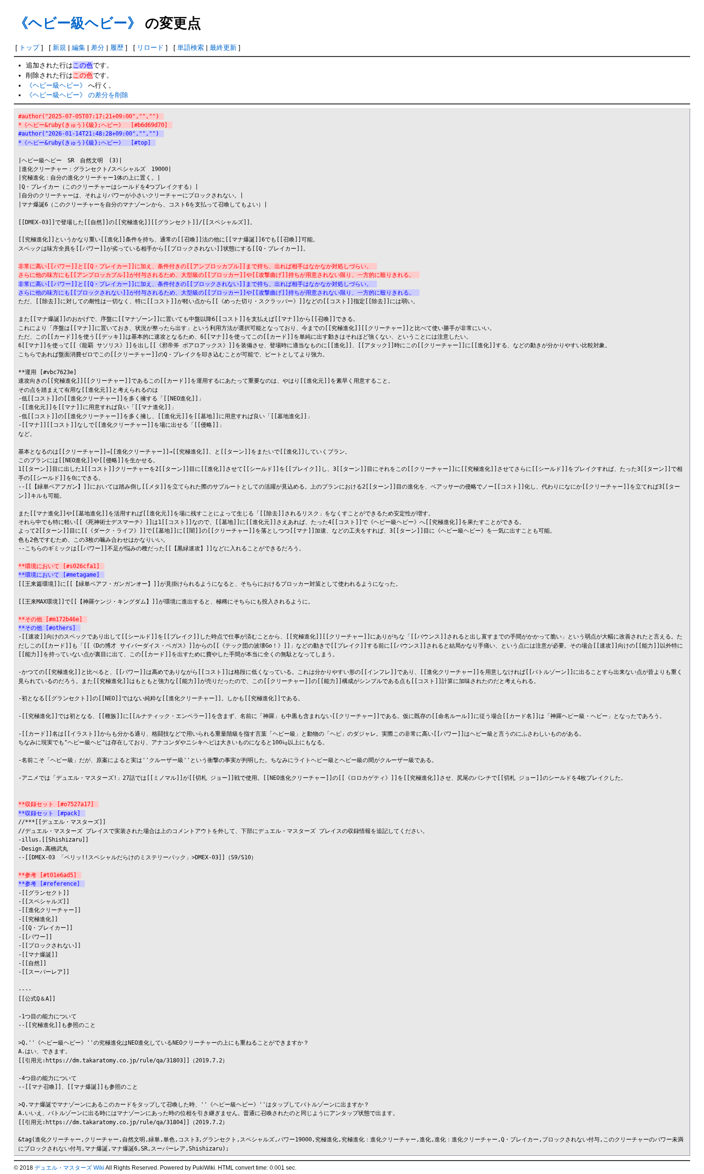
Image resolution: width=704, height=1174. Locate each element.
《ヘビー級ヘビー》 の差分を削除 (77, 95)
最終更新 (223, 47)
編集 (78, 47)
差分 (97, 47)
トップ (29, 47)
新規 (59, 47)
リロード (150, 47)
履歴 (117, 47)
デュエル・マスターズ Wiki (69, 1168)
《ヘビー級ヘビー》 (77, 22)
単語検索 (190, 47)
